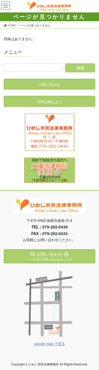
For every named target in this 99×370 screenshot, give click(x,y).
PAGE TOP (91, 354)
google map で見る (49, 343)
